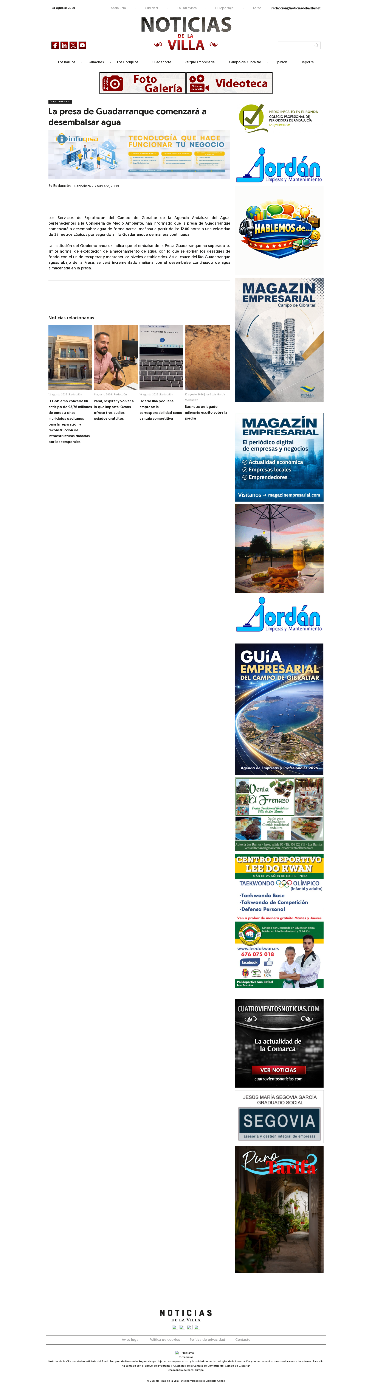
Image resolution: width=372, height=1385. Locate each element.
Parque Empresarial (200, 62)
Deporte (307, 62)
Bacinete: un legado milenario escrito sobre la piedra (206, 412)
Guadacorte (161, 62)
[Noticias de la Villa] (186, 33)
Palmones (96, 62)
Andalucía (118, 8)
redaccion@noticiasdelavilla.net (296, 8)
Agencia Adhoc (215, 1381)
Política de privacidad (207, 1340)
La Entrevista (187, 8)
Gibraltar (151, 8)
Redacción (62, 186)
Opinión (280, 62)
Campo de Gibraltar (245, 62)
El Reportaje (224, 8)
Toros (257, 8)
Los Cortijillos (127, 62)
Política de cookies (164, 1340)
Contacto (242, 1340)
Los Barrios (66, 62)
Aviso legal (130, 1340)
